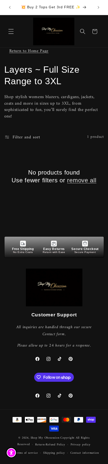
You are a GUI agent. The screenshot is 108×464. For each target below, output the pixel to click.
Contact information (84, 453)
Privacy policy (81, 444)
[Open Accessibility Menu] (11, 452)
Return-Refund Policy (50, 444)
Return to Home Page (29, 51)
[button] (11, 31)
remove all (81, 180)
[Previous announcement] (9, 7)
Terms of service (26, 453)
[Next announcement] (98, 7)
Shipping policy (54, 453)
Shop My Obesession (45, 438)
